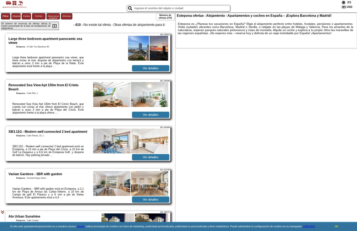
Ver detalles (150, 68)
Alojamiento (17, 16)
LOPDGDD (309, 226)
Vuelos (26, 16)
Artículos (67, 16)
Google (81, 226)
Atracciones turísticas (53, 17)
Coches (38, 16)
